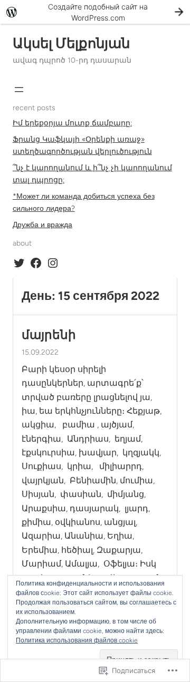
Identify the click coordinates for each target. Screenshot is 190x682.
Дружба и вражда (42, 224)
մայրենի (49, 335)
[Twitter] (19, 263)
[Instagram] (52, 263)
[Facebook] (36, 263)
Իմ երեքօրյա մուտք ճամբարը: (72, 123)
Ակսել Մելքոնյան (71, 43)
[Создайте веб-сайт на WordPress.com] (95, 12)
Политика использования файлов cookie (77, 640)
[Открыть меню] (19, 89)
